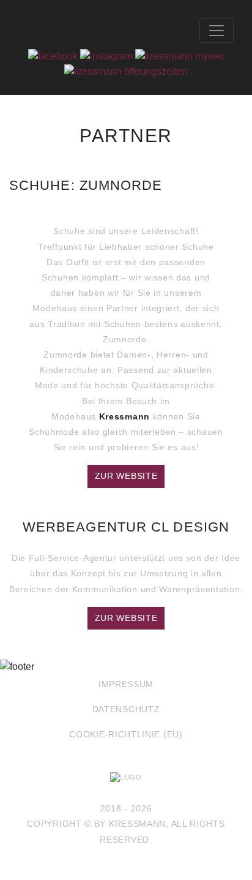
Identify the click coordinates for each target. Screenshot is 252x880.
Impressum (126, 684)
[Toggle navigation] (216, 30)
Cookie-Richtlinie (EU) (125, 734)
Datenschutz (126, 709)
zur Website (126, 476)
